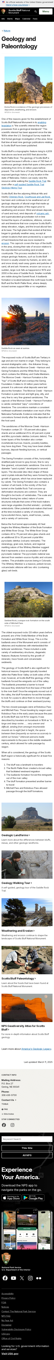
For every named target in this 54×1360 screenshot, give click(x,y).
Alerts (10, 19)
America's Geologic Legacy (36, 1048)
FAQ (5, 1109)
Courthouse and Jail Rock (37, 197)
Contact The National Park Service (19, 1311)
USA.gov (6, 1334)
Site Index (8, 1114)
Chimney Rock (16, 197)
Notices (5, 1307)
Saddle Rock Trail (37, 181)
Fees (35, 19)
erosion (5, 243)
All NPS (27, 1155)
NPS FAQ (6, 1316)
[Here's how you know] (27, 3)
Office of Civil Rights (11, 1338)
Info (3, 19)
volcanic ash (42, 213)
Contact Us (8, 1100)
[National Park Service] (3, 11)
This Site (27, 1148)
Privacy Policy (8, 1298)
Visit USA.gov (10, 1353)
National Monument (19, 11)
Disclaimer (7, 1325)
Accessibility (8, 1293)
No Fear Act (7, 1320)
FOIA (4, 1302)
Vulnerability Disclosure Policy (16, 1329)
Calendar (26, 19)
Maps (17, 19)
